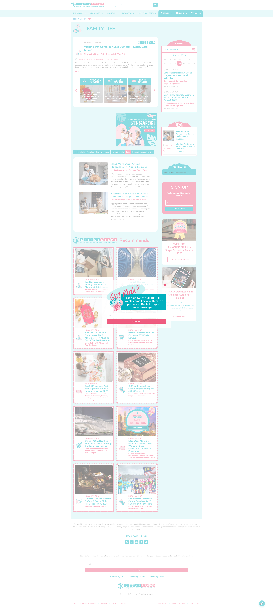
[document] (136, 304)
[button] (165, 285)
